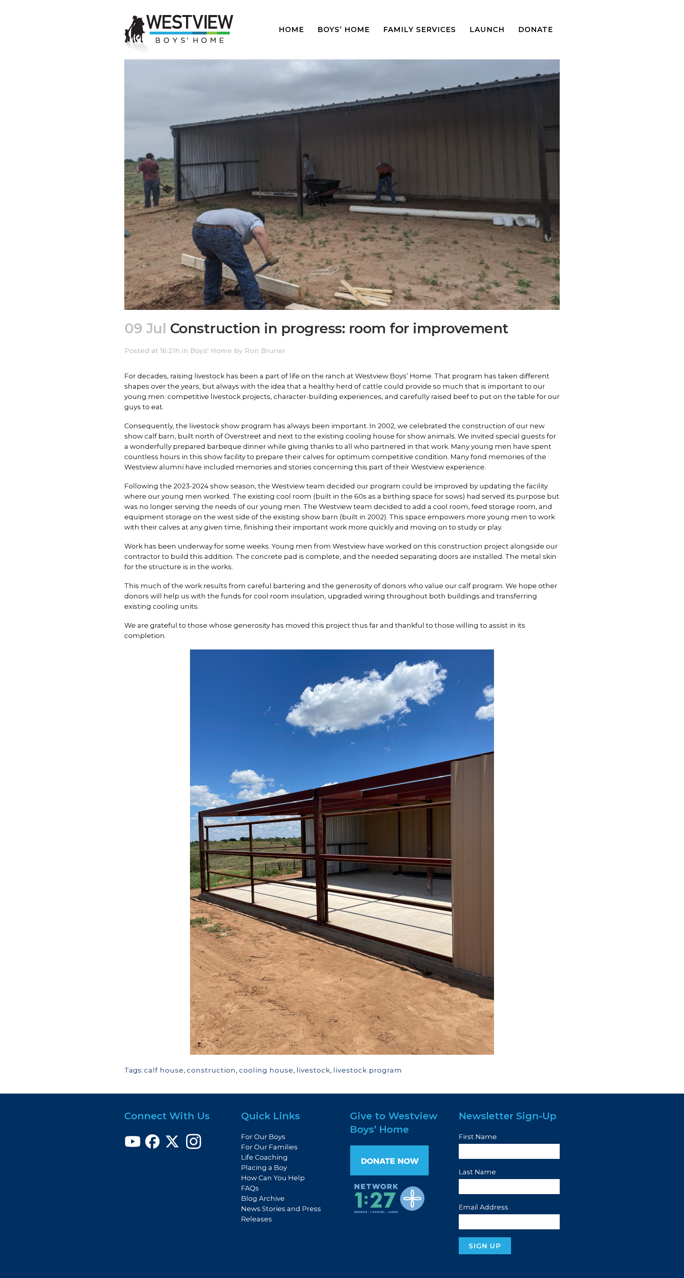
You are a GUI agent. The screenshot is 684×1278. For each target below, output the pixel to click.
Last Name (477, 1172)
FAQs (250, 1188)
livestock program (367, 1070)
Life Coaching (264, 1157)
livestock (313, 1070)
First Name (478, 1137)
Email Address (483, 1207)
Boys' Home (211, 351)
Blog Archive (263, 1198)
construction (211, 1070)
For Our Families (269, 1147)
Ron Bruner (265, 351)
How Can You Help (273, 1178)
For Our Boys (263, 1137)
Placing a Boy (264, 1168)
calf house (164, 1070)
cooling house (266, 1070)
